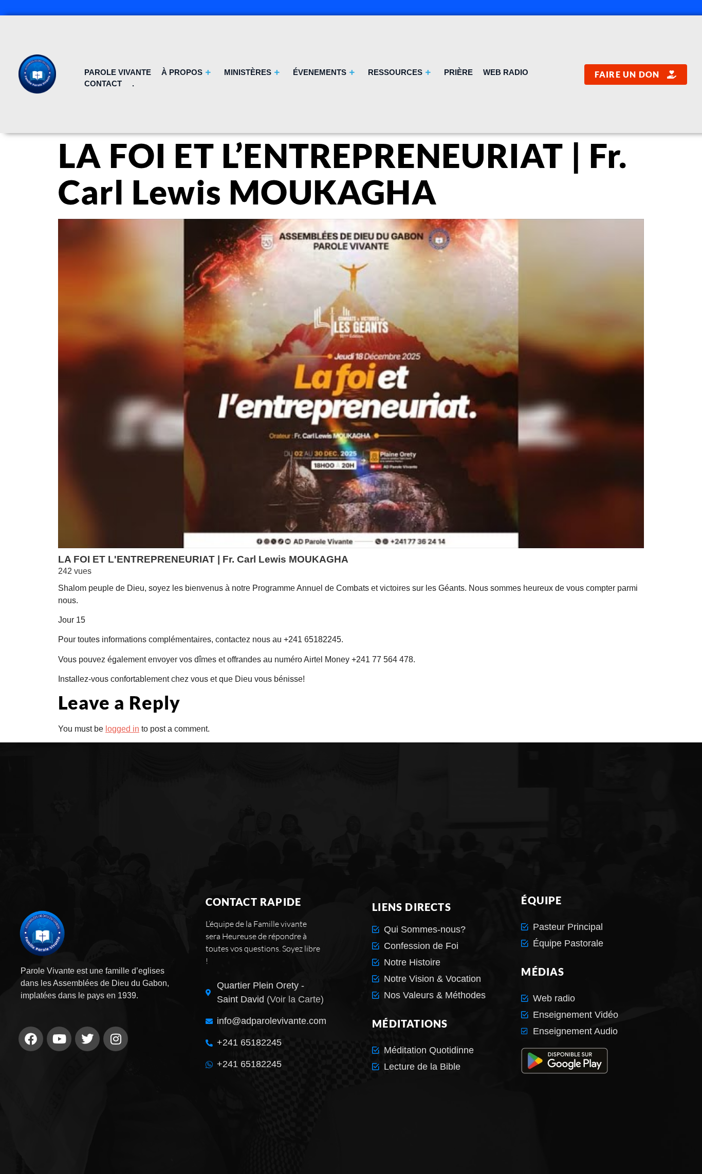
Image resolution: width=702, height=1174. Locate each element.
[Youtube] (59, 1039)
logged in (122, 728)
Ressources (395, 72)
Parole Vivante (117, 72)
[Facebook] (31, 1039)
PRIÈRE (458, 72)
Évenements (319, 72)
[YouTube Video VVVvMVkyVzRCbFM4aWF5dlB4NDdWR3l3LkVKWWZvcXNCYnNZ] (351, 383)
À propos (181, 72)
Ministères (247, 72)
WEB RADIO (505, 72)
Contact (103, 83)
